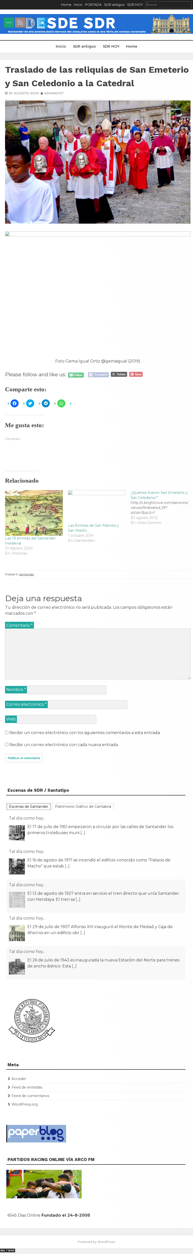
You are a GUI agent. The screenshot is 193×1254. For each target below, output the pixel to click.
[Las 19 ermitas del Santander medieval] (34, 513)
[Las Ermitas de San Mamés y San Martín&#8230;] (97, 506)
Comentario (19, 625)
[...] (67, 832)
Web (11, 719)
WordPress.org (25, 1104)
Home (66, 5)
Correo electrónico (26, 704)
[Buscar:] (169, 5)
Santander (26, 574)
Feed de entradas (27, 1087)
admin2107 (54, 93)
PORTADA (93, 5)
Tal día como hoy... (27, 818)
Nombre (16, 689)
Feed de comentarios (30, 1096)
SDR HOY (135, 5)
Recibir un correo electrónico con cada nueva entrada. (64, 744)
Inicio (78, 5)
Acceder (19, 1079)
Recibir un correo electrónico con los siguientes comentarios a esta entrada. (85, 732)
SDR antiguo (114, 5)
